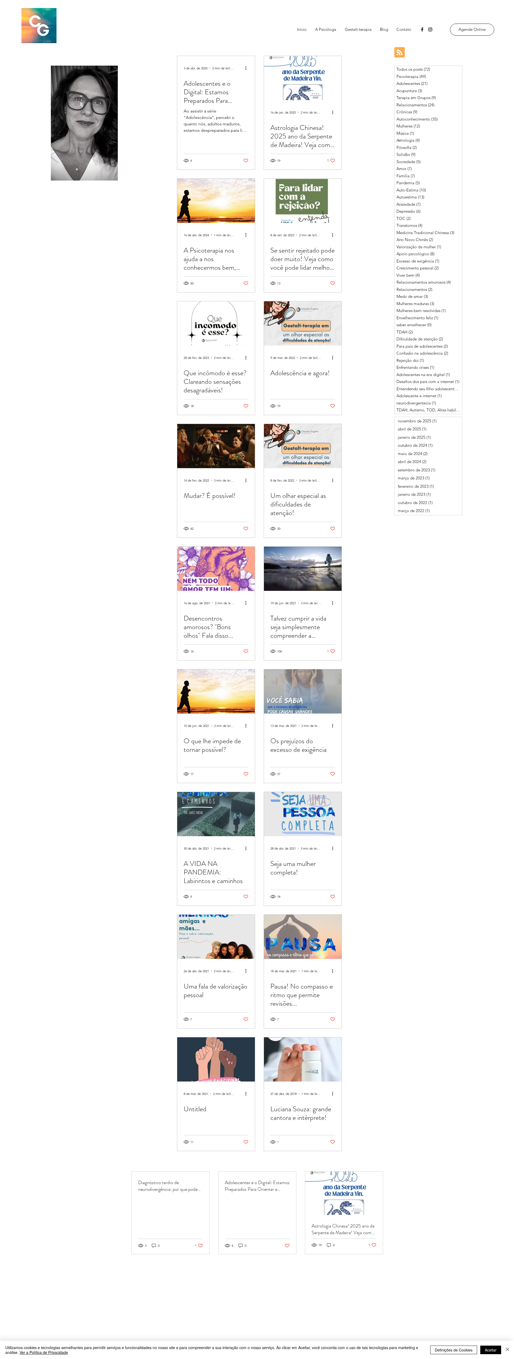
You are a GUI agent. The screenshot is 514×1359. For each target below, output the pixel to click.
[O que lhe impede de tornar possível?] (216, 691)
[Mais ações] (247, 68)
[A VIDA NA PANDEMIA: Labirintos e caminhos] (216, 814)
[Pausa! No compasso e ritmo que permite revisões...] (303, 937)
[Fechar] (507, 1350)
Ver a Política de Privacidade (44, 1352)
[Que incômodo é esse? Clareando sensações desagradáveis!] (216, 323)
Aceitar (491, 1350)
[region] (84, 124)
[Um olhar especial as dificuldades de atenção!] (303, 446)
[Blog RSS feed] (399, 52)
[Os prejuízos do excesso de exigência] (303, 691)
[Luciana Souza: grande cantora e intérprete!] (303, 1059)
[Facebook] (422, 29)
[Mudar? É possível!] (216, 446)
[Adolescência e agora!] (303, 323)
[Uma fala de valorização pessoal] (216, 937)
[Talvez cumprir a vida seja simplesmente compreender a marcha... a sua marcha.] (303, 569)
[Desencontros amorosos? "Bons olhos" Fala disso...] (216, 569)
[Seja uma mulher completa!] (303, 814)
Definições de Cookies (454, 1350)
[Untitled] (216, 1059)
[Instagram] (430, 29)
